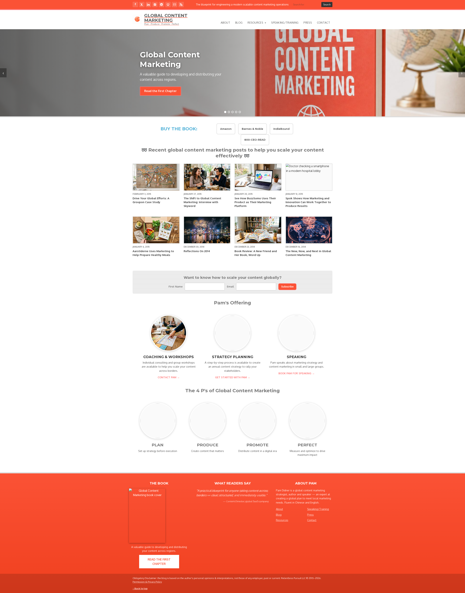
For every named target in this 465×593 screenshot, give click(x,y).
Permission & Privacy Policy (147, 581)
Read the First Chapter (159, 562)
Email (230, 286)
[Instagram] (155, 4)
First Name (176, 286)
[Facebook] (135, 4)
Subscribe (287, 286)
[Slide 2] (229, 112)
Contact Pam (153, 83)
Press (308, 22)
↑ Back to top (140, 588)
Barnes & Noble (252, 129)
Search (327, 4)
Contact (323, 22)
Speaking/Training (284, 22)
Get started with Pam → (232, 377)
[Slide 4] (236, 112)
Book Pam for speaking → (296, 373)
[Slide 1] (225, 112)
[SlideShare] (168, 4)
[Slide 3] (232, 112)
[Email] (174, 4)
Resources (255, 22)
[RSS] (181, 4)
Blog (238, 22)
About (225, 22)
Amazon (226, 129)
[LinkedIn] (148, 4)
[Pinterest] (161, 4)
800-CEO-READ (255, 139)
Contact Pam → (169, 377)
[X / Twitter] (142, 4)
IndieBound (281, 129)
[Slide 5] (240, 112)
